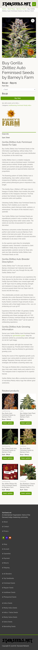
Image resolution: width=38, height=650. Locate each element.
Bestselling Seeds (10, 626)
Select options (8, 423)
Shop (5, 544)
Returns (6, 563)
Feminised (20, 105)
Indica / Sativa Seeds (11, 612)
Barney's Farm (21, 9)
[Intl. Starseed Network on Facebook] (3, 537)
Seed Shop (11, 9)
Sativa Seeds (8, 622)
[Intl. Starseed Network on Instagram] (6, 537)
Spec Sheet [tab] (6, 137)
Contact (6, 526)
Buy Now (18, 98)
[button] (33, 20)
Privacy (6, 531)
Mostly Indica (27, 105)
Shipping (7, 567)
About (6, 522)
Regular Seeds (8, 587)
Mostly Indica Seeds (10, 608)
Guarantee (7, 553)
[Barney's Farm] (11, 118)
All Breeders (8, 574)
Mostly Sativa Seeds (10, 617)
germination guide (19, 335)
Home (4, 9)
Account (6, 549)
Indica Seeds (8, 603)
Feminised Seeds (9, 583)
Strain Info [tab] (5, 134)
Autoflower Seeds (9, 592)
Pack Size (5, 86)
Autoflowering (13, 105)
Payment (7, 558)
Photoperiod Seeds (10, 597)
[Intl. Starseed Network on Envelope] (10, 537)
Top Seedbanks (9, 578)
